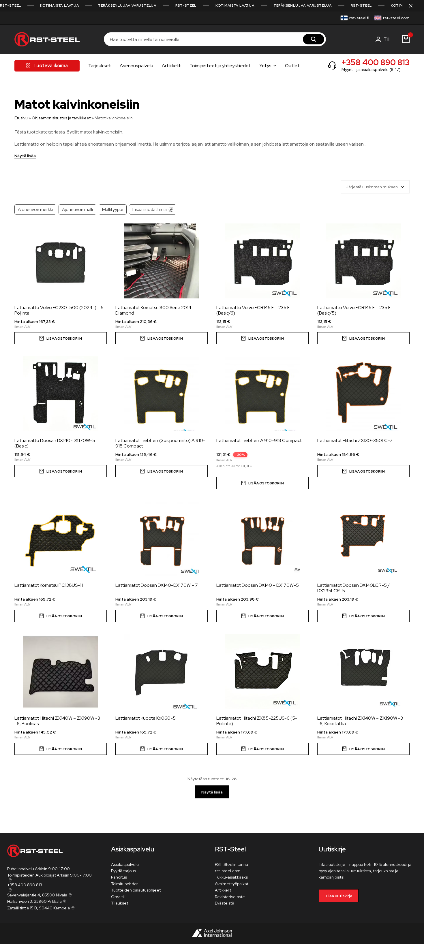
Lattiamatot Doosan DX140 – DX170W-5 (257, 585)
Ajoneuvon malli (77, 209)
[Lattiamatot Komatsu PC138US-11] (60, 538)
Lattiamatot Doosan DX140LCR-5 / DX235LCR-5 (353, 587)
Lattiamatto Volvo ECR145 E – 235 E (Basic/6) (253, 310)
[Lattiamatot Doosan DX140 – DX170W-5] (262, 538)
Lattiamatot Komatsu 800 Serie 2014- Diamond (154, 310)
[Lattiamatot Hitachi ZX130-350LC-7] (363, 393)
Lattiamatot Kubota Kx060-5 (145, 718)
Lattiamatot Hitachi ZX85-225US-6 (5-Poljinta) (256, 720)
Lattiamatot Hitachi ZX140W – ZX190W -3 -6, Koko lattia (360, 720)
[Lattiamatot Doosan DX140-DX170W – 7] (161, 538)
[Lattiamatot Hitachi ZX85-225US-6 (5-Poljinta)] (262, 671)
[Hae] (313, 39)
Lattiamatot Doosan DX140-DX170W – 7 (156, 585)
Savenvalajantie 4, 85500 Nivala (37, 895)
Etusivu (21, 118)
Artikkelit (171, 66)
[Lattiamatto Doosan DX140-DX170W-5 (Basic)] (60, 393)
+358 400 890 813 (376, 62)
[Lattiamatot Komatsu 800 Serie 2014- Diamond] (161, 260)
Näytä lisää (25, 156)
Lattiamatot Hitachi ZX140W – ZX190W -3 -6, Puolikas (57, 720)
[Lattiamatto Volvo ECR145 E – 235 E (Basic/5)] (363, 260)
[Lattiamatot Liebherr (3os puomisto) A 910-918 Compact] (161, 393)
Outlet (292, 66)
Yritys (265, 66)
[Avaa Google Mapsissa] (9, 880)
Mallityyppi (112, 209)
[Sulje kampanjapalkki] (413, 6)
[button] (262, 338)
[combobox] (375, 186)
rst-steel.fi (359, 17)
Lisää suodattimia (149, 209)
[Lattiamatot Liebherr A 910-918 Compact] (262, 393)
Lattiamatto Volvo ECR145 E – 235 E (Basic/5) (354, 310)
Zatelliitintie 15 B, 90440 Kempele (38, 908)
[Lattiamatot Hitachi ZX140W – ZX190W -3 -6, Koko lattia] (363, 671)
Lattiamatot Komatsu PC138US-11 (48, 585)
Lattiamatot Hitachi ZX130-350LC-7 (355, 440)
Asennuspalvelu (136, 66)
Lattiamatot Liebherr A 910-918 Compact (259, 440)
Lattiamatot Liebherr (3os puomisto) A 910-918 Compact (160, 443)
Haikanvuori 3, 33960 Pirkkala (34, 901)
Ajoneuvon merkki (35, 209)
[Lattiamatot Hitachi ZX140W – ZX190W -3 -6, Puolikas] (60, 671)
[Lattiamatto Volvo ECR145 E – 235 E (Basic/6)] (262, 260)
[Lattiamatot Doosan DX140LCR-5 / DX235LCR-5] (363, 538)
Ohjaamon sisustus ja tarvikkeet (61, 118)
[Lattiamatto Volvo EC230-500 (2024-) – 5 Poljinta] (60, 260)
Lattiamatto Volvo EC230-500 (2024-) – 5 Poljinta (59, 310)
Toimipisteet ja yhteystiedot (220, 66)
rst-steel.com (396, 17)
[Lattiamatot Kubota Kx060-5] (161, 671)
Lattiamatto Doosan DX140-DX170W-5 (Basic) (54, 443)
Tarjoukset (99, 66)
